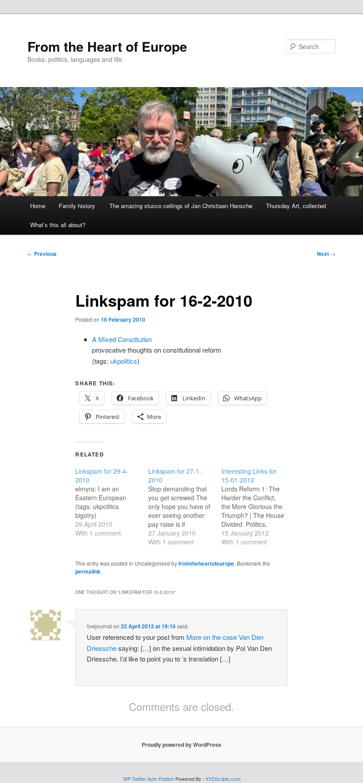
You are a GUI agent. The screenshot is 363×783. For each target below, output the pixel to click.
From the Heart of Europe (107, 46)
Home (37, 205)
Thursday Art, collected (296, 205)
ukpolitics (123, 360)
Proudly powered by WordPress (181, 745)
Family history (77, 205)
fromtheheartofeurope (206, 563)
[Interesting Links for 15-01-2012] (257, 506)
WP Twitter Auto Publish (148, 778)
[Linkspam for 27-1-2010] (184, 506)
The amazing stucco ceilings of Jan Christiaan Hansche (180, 205)
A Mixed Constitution (122, 339)
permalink (87, 571)
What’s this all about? (57, 224)
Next (326, 254)
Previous (42, 254)
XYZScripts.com (222, 778)
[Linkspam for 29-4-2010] (111, 502)
